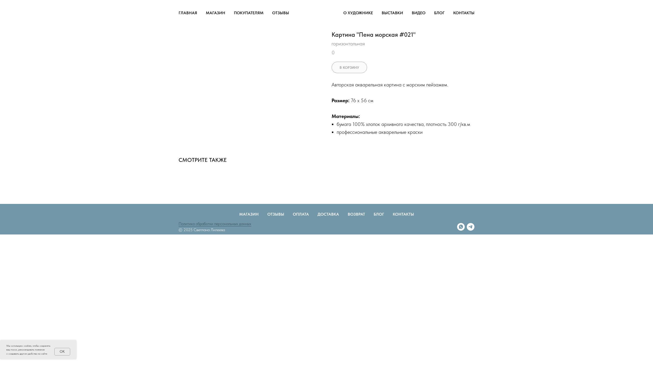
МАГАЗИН (215, 12)
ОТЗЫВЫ (280, 12)
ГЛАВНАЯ (188, 12)
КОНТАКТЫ (463, 12)
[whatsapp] (461, 227)
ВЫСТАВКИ (392, 12)
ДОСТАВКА (328, 214)
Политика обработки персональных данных (215, 223)
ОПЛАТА (301, 214)
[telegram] (470, 227)
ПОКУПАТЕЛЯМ (248, 12)
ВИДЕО (418, 12)
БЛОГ (439, 12)
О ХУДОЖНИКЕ (358, 12)
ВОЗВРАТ (356, 214)
